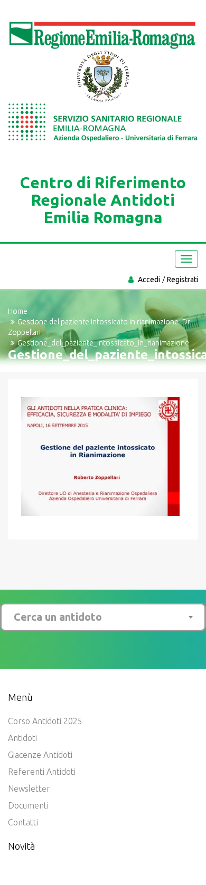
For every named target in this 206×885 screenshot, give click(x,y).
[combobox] (103, 617)
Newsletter (29, 788)
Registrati (182, 279)
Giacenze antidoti (40, 754)
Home (17, 311)
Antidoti (22, 738)
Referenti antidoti (42, 771)
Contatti (23, 822)
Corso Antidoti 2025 (45, 721)
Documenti (28, 805)
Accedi (149, 279)
